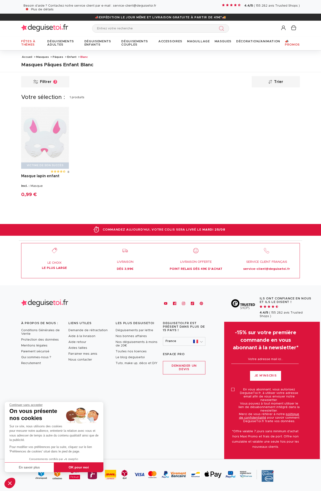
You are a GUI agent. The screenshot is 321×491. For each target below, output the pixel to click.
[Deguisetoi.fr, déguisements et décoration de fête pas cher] (44, 28)
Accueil (27, 56)
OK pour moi (79, 467)
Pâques (58, 56)
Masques (42, 56)
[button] (10, 483)
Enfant (72, 56)
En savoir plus (29, 467)
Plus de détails (42, 9)
